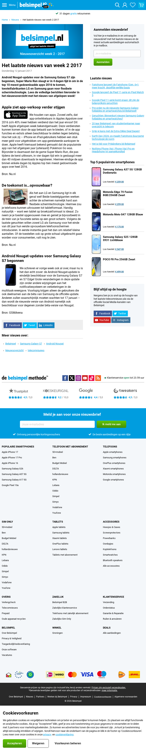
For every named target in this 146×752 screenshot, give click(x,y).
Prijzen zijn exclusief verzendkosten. (109, 687)
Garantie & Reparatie (113, 613)
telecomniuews (36, 350)
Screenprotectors (111, 532)
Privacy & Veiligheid (11, 638)
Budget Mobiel (59, 463)
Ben (54, 457)
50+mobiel (57, 452)
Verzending (108, 602)
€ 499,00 (119, 271)
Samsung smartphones (114, 457)
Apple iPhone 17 (10, 452)
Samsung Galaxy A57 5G (14, 474)
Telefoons (110, 446)
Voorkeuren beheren (68, 743)
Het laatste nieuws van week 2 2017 (41, 19)
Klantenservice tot (125, 377)
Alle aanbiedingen (112, 633)
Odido (55, 490)
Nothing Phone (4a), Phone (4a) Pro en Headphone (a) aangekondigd (113, 150)
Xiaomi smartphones (113, 468)
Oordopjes (108, 543)
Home (5, 19)
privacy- (47, 734)
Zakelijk (58, 596)
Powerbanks (109, 538)
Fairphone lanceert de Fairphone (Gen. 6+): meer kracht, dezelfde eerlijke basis (115, 86)
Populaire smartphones (18, 446)
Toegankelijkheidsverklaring (16, 644)
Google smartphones (113, 479)
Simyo (55, 501)
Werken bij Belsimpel (57, 696)
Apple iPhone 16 (10, 463)
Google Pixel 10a (10, 485)
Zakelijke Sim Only (61, 618)
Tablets (57, 521)
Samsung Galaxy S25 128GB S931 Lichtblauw (120, 238)
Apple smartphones (112, 452)
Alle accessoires (111, 565)
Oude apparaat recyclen (14, 618)
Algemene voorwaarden (125, 696)
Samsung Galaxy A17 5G (14, 479)
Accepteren (14, 743)
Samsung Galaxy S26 (12, 468)
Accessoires (111, 521)
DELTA (55, 468)
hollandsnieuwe (60, 474)
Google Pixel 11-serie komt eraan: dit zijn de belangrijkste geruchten (115, 102)
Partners (40, 696)
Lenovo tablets (59, 549)
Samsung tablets (60, 532)
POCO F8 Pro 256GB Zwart (119, 259)
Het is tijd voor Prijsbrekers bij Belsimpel (113, 143)
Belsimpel (10, 343)
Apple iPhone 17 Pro (12, 457)
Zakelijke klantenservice (64, 607)
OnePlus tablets (60, 543)
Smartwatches (110, 554)
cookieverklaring (65, 734)
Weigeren (38, 743)
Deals (107, 627)
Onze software (9, 649)
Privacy (73, 696)
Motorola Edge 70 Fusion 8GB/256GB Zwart (117, 193)
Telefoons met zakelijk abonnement (70, 613)
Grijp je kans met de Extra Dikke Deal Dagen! (116, 131)
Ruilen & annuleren (112, 618)
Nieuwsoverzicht (14, 350)
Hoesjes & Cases (111, 527)
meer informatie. (110, 690)
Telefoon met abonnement (70, 446)
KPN (54, 479)
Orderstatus (109, 607)
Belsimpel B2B (59, 602)
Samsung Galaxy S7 (31, 343)
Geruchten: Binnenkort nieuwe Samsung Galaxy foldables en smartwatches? (118, 117)
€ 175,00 (119, 226)
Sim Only (7, 521)
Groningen (57, 633)
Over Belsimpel (9, 633)
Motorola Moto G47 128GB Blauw (123, 214)
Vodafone (57, 507)
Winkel (56, 627)
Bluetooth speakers (112, 560)
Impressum (85, 696)
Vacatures (7, 655)
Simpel (55, 496)
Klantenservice (113, 596)
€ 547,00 (119, 249)
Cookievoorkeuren (102, 697)
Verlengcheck (9, 602)
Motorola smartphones (114, 474)
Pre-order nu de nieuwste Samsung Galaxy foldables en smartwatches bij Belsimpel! (115, 109)
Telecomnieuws (10, 607)
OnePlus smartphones (114, 463)
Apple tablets (59, 527)
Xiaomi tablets (59, 538)
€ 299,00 (119, 204)
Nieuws (15, 19)
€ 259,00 (119, 181)
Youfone (56, 513)
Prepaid (5, 613)
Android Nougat (55, 343)
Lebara (55, 485)
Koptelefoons (109, 549)
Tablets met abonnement (64, 554)
